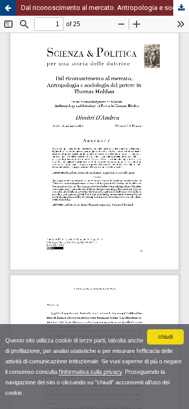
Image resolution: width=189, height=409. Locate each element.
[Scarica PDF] (181, 8)
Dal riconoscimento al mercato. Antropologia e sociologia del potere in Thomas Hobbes (105, 8)
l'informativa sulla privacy (90, 372)
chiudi (165, 336)
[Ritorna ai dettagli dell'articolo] (8, 8)
